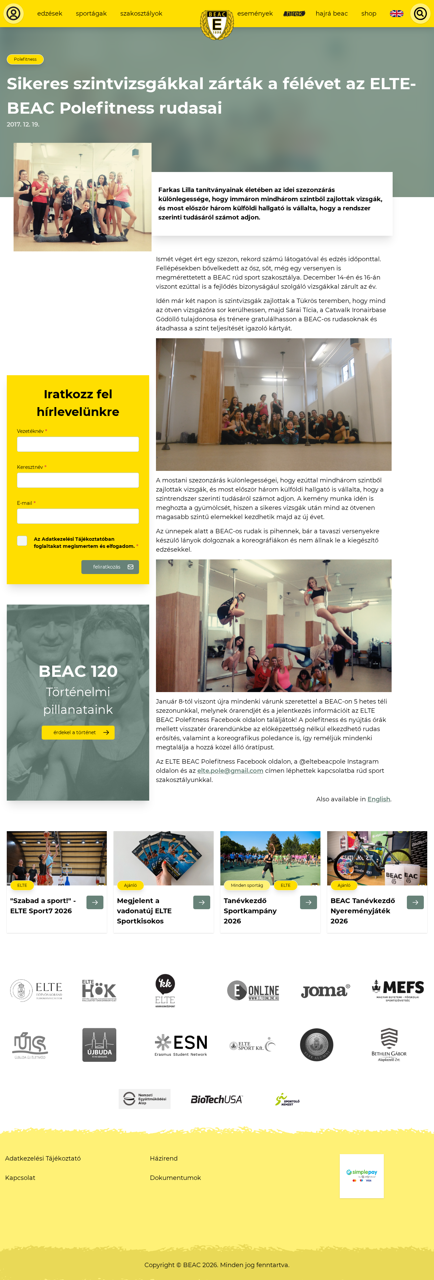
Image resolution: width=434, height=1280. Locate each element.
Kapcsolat (20, 1178)
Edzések (49, 13)
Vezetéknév (32, 431)
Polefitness (25, 59)
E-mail (26, 503)
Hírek (294, 13)
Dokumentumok (175, 1178)
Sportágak (91, 13)
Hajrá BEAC (332, 13)
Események (255, 13)
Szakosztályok (141, 13)
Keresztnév (31, 467)
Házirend (164, 1158)
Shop (368, 13)
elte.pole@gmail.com (230, 771)
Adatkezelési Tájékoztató (43, 1158)
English (379, 799)
